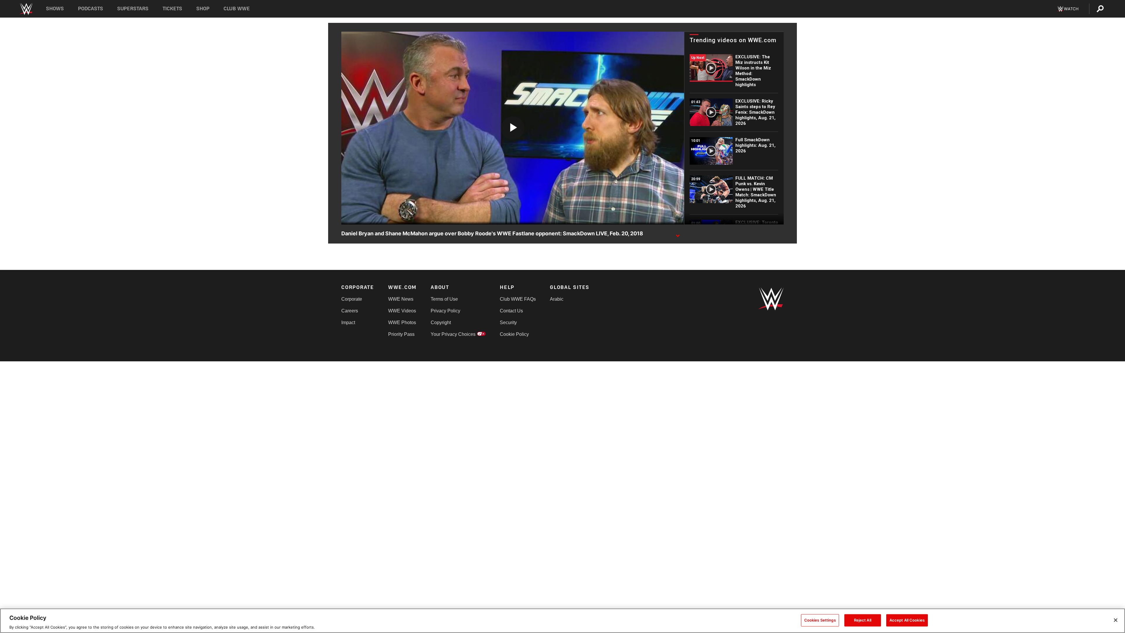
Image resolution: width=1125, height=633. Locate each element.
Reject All (862, 619)
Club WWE (237, 8)
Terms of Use (444, 299)
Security (508, 322)
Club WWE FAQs (518, 299)
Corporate (351, 299)
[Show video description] (677, 233)
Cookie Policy (514, 334)
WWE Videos (402, 310)
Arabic (556, 299)
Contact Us (511, 310)
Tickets (172, 8)
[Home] (26, 9)
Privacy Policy (445, 310)
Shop (202, 8)
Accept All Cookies (907, 619)
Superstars (133, 8)
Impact (348, 322)
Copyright (441, 322)
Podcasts (90, 8)
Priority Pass (401, 334)
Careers (349, 310)
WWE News (400, 299)
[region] (562, 620)
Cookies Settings (820, 619)
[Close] (1115, 620)
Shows (55, 8)
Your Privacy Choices (453, 334)
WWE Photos (402, 322)
